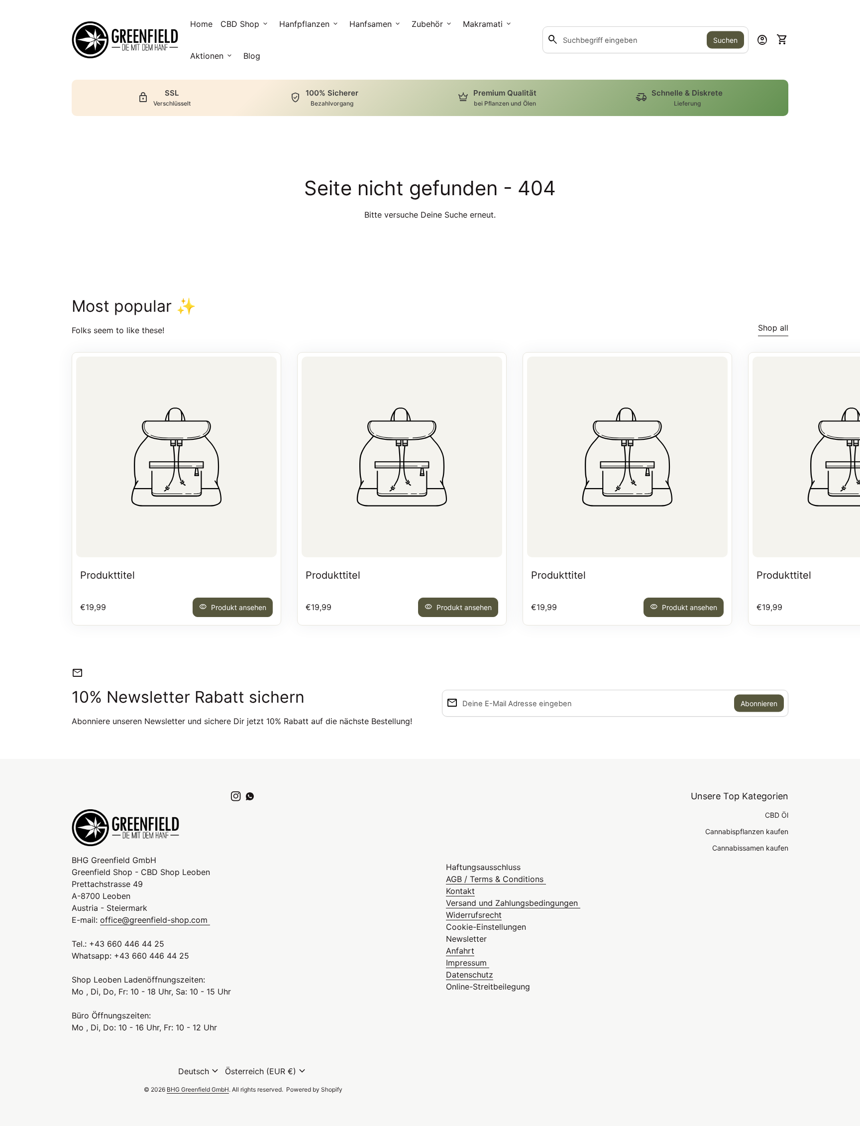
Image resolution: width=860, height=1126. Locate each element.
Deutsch (199, 1071)
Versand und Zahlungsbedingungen (513, 903)
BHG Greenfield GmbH (198, 1089)
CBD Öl (776, 815)
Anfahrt (460, 951)
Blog (251, 56)
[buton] (199, 1071)
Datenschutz (469, 975)
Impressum (467, 963)
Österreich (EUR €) (266, 1071)
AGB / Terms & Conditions (496, 879)
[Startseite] (125, 39)
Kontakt (460, 891)
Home (201, 24)
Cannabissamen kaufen (750, 848)
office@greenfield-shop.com (155, 920)
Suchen (725, 40)
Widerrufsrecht (474, 915)
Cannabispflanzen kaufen (746, 831)
